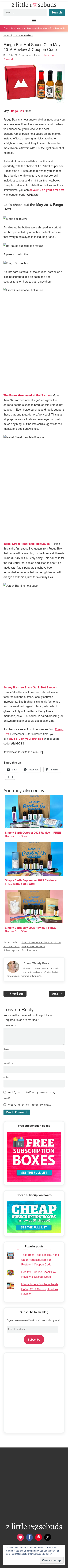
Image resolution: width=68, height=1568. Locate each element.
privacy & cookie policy (41, 1553)
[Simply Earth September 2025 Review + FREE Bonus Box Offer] (34, 859)
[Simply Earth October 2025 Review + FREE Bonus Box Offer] (34, 811)
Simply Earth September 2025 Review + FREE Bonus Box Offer (30, 882)
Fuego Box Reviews (33, 946)
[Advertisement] (34, 1393)
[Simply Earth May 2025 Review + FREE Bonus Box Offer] (34, 906)
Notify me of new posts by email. (30, 1104)
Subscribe (34, 1339)
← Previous (15, 993)
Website (8, 1077)
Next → (56, 993)
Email (8, 1063)
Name (7, 1049)
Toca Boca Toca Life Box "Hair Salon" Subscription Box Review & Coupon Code (40, 1259)
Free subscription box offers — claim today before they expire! (34, 28)
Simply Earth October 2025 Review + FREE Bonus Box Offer (33, 834)
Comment (9, 1025)
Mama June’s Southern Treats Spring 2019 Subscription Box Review (39, 1289)
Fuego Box (16, 111)
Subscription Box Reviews (20, 950)
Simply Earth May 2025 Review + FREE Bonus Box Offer (30, 929)
